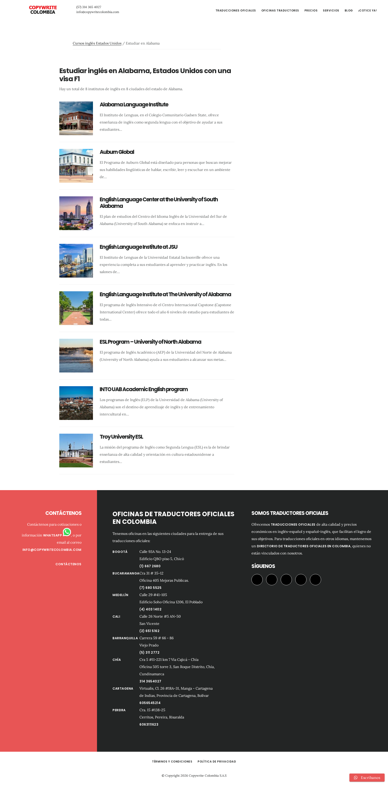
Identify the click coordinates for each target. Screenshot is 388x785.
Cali (116, 616)
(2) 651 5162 (149, 631)
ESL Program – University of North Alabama (150, 341)
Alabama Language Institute (134, 104)
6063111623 (148, 724)
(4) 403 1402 (150, 609)
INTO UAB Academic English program (144, 389)
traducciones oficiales (293, 524)
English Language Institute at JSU (138, 247)
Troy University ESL (121, 436)
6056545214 (150, 703)
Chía (116, 659)
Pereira (119, 710)
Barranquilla (125, 638)
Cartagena (122, 688)
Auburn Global (117, 152)
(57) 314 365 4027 (88, 7)
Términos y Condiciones (172, 761)
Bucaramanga (125, 573)
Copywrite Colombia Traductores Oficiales (42, 10)
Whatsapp (53, 535)
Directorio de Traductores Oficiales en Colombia (304, 546)
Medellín (120, 595)
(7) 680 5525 (150, 587)
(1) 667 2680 (150, 566)
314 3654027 (150, 681)
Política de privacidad (217, 761)
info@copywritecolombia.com (97, 12)
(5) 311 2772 (149, 652)
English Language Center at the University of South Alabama (159, 203)
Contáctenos (68, 564)
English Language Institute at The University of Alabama (165, 294)
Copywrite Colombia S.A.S (208, 776)
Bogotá (120, 552)
